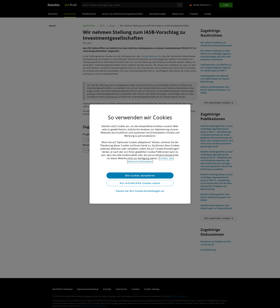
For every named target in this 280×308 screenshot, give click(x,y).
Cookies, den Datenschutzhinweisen (150, 160)
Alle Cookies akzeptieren (140, 175)
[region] (140, 154)
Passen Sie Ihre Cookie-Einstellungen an (140, 190)
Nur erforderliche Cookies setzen (140, 183)
